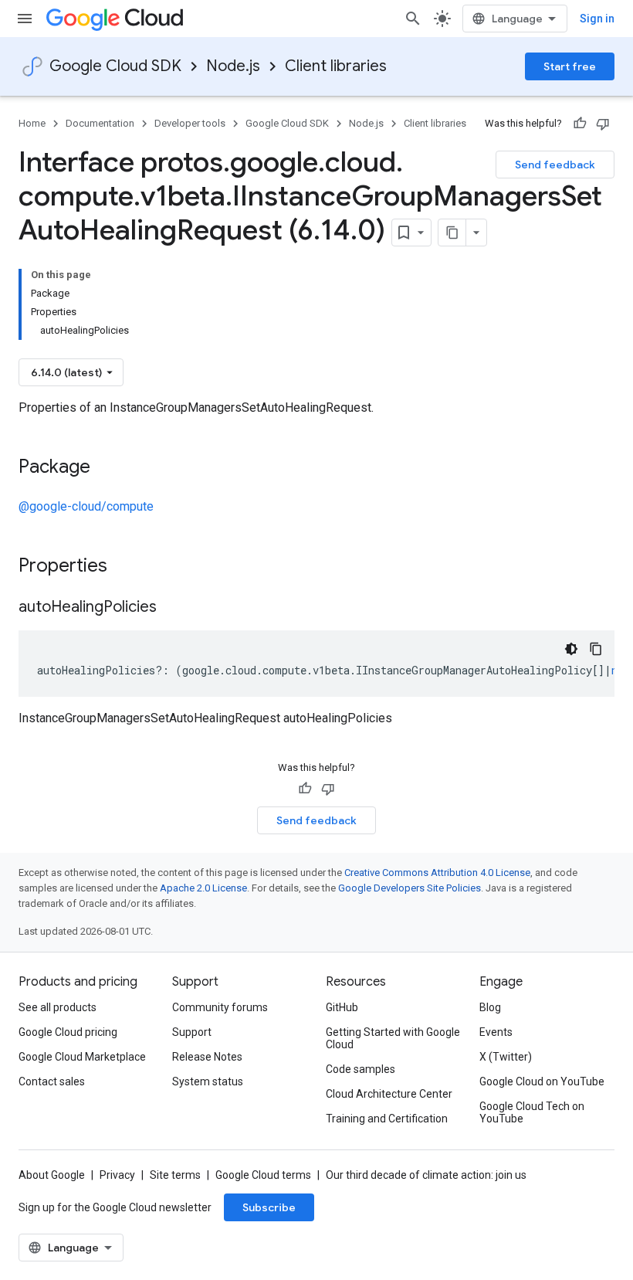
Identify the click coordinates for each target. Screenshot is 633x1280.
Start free (569, 66)
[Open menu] (24, 18)
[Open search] (413, 18)
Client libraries (336, 66)
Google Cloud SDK (115, 66)
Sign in (597, 18)
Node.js (233, 66)
